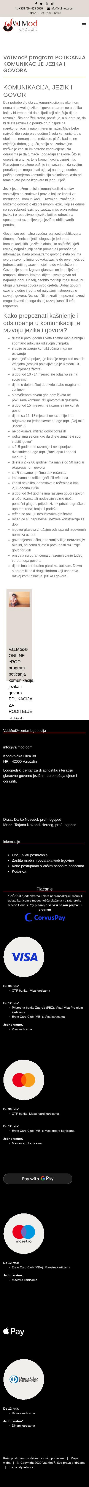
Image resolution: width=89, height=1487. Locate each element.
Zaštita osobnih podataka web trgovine (43, 860)
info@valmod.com (62, 8)
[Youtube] (47, 4)
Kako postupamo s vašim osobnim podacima (48, 866)
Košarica (19, 871)
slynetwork (26, 1467)
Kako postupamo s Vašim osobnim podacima (34, 1458)
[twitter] (41, 4)
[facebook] (36, 4)
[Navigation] (84, 25)
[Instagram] (52, 4)
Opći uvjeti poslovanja (30, 855)
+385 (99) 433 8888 (31, 8)
